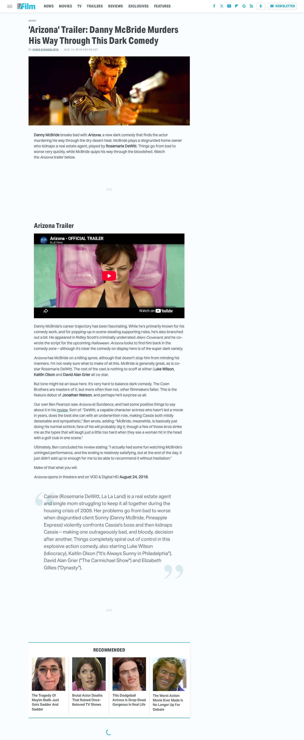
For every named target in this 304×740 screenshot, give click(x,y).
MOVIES (65, 6)
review (62, 410)
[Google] (244, 7)
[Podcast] (261, 6)
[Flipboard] (236, 7)
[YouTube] (229, 7)
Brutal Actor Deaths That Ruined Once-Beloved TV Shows (87, 700)
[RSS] (251, 7)
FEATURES (162, 6)
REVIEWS (115, 6)
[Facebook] (214, 7)
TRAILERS (95, 6)
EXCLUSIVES (138, 6)
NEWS (49, 6)
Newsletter (285, 6)
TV (79, 6)
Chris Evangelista (45, 49)
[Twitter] (221, 7)
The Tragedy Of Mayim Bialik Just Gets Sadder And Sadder (45, 702)
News (32, 20)
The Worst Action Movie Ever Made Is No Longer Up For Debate (168, 703)
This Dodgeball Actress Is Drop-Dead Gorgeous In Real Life (129, 700)
